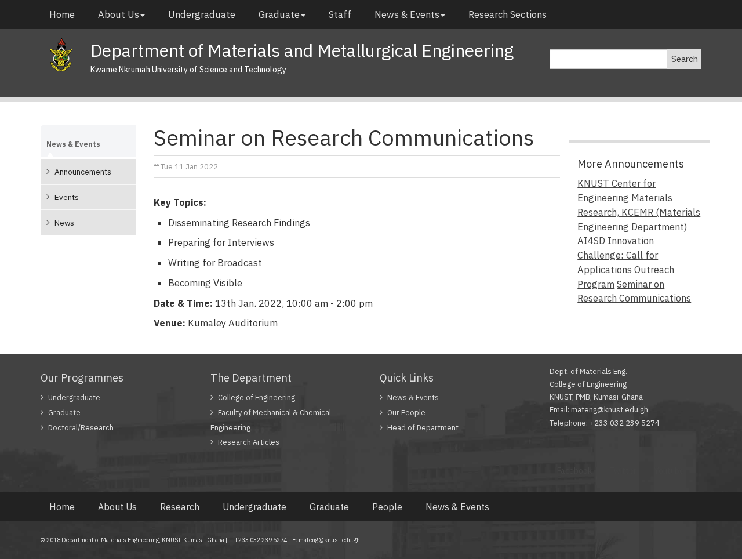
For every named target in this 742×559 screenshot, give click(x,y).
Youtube (669, 471)
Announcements (82, 171)
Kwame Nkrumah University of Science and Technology (188, 69)
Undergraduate (201, 14)
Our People (406, 413)
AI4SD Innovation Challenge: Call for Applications (617, 255)
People (387, 507)
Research (179, 507)
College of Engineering (256, 397)
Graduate (279, 14)
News (64, 222)
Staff (340, 14)
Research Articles (248, 442)
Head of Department (423, 428)
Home (62, 14)
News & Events (406, 14)
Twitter (622, 471)
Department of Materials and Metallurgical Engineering (302, 50)
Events (66, 197)
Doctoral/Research (81, 428)
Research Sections (507, 14)
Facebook (574, 471)
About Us (118, 14)
